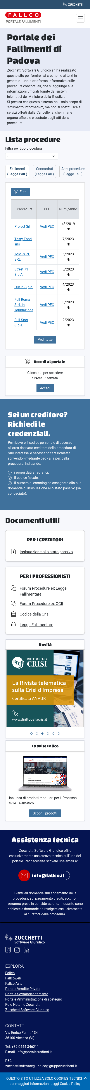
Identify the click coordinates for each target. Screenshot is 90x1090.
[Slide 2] (37, 733)
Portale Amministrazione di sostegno (33, 999)
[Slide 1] (31, 733)
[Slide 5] (53, 733)
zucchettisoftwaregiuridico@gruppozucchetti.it (41, 1066)
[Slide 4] (48, 733)
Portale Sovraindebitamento (26, 994)
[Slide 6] (59, 733)
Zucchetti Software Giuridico (27, 1010)
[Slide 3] (42, 733)
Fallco (10, 973)
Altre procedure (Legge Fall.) (73, 171)
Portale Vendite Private (22, 989)
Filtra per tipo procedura (23, 148)
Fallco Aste (13, 983)
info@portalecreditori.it (34, 1052)
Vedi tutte (45, 339)
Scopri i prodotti (45, 813)
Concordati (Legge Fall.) (44, 171)
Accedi (45, 388)
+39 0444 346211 (25, 1047)
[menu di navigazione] (80, 18)
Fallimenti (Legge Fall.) (17, 171)
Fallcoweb (13, 978)
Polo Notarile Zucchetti (22, 1004)
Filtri (23, 192)
